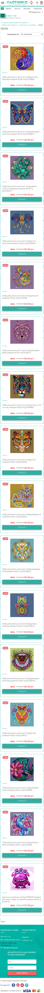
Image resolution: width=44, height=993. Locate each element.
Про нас (17, 9)
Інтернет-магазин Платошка (16, 981)
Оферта (8, 9)
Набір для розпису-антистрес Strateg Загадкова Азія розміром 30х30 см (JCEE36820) (21, 570)
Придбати (22, 90)
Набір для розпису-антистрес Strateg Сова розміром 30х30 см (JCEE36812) (19, 734)
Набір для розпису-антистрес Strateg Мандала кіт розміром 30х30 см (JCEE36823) (21, 515)
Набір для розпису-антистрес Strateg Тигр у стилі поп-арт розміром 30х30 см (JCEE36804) (21, 406)
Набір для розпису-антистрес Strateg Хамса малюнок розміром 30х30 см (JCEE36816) (19, 625)
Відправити (22, 973)
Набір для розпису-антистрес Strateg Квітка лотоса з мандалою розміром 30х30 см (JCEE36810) (19, 188)
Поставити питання (10, 948)
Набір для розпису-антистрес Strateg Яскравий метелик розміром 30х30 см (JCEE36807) (21, 133)
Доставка (27, 9)
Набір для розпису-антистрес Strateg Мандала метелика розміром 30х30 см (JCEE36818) (20, 679)
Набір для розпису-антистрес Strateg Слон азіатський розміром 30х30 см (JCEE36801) (19, 242)
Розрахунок (38, 9)
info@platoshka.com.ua (12, 940)
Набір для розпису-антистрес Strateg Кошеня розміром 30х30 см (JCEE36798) (20, 297)
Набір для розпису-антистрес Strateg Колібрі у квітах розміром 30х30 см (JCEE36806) (20, 789)
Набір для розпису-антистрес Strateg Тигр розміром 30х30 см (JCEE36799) (19, 461)
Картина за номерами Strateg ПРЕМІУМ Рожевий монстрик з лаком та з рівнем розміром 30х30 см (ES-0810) (21, 899)
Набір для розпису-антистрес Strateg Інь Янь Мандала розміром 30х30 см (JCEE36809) (20, 78)
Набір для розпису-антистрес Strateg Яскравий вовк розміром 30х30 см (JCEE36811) (21, 351)
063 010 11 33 (10, 15)
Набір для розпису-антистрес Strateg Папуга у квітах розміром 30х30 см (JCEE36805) (20, 843)
